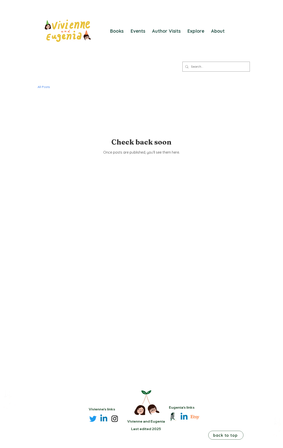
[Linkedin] (103, 418)
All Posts (44, 87)
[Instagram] (114, 418)
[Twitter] (93, 418)
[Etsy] (195, 417)
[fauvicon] (173, 417)
